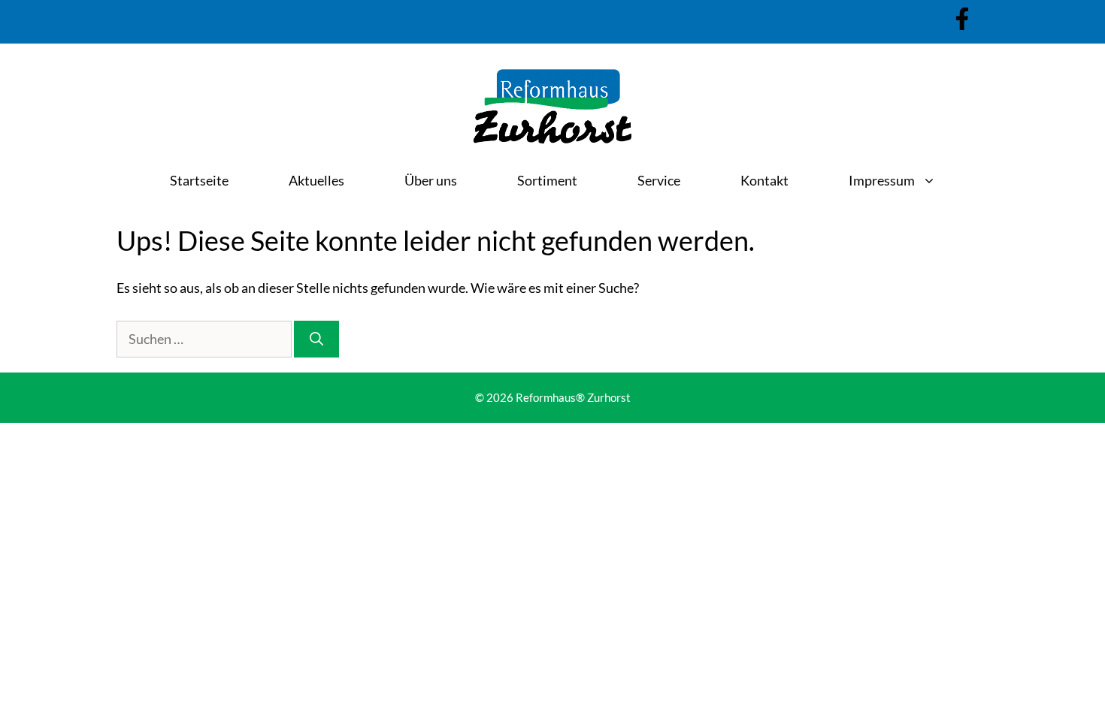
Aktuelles (316, 180)
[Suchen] (316, 339)
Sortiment (547, 180)
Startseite (199, 180)
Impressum (882, 180)
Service (658, 180)
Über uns (430, 180)
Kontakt (764, 180)
